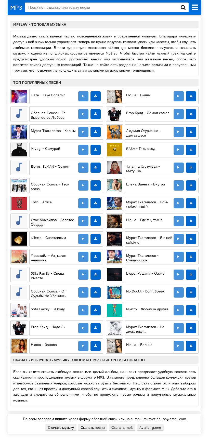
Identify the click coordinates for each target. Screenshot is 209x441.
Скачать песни (93, 427)
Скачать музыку (61, 427)
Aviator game (150, 427)
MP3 (16, 7)
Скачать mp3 (122, 427)
